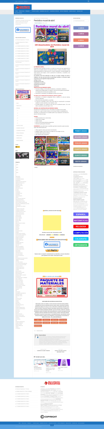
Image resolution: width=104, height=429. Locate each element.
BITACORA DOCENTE (19, 188)
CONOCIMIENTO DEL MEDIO (20, 206)
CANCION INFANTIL (18, 195)
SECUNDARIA (17, 319)
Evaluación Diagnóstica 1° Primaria (22, 39)
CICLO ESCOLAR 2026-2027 (20, 198)
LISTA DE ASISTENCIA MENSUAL (21, 263)
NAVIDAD (17, 289)
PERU (16, 297)
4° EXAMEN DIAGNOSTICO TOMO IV (22, 51)
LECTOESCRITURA (77, 194)
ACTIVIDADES (17, 177)
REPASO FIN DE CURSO (19, 315)
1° (17, 110)
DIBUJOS (17, 221)
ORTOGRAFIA (17, 291)
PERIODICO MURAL (44, 18)
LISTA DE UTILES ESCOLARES (20, 264)
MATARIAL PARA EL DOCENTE (20, 275)
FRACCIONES (17, 250)
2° (17, 113)
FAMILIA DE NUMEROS (19, 246)
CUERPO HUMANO (81, 178)
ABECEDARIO (17, 176)
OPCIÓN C (62, 234)
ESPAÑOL (17, 232)
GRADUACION (17, 251)
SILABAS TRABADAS (19, 323)
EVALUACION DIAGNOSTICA (52, 395)
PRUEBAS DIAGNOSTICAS (20, 307)
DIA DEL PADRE (18, 220)
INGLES (16, 256)
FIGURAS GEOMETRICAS (19, 249)
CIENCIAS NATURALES (19, 199)
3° (17, 115)
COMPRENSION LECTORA (20, 201)
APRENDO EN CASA (18, 185)
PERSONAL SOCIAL (18, 295)
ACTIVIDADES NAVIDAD (19, 179)
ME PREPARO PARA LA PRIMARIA (21, 277)
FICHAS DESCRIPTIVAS (19, 247)
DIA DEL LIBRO (18, 219)
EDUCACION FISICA (18, 230)
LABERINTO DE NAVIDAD (19, 259)
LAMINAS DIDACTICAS (80, 192)
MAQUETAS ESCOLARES (19, 272)
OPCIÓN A (48, 234)
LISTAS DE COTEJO (18, 265)
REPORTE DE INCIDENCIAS (20, 316)
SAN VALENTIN (80, 209)
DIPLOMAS (17, 228)
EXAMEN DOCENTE (18, 238)
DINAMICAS (17, 225)
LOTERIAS (17, 269)
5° (17, 120)
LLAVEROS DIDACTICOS (19, 268)
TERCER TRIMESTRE (19, 325)
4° (17, 118)
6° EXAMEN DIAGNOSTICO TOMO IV (22, 46)
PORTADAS (17, 302)
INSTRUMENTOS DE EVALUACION (21, 258)
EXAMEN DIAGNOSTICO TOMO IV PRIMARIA (24, 391)
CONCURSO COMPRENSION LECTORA (22, 203)
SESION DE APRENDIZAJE (20, 321)
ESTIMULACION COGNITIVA (20, 233)
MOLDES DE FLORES (19, 281)
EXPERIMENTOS (18, 243)
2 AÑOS (16, 164)
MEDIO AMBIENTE (18, 278)
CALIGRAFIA (17, 194)
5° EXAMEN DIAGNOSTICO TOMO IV (22, 48)
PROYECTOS (17, 306)
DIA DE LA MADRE (18, 217)
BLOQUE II (17, 190)
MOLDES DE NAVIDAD (45, 406)
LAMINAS (17, 260)
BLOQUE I (17, 189)
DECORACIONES (18, 216)
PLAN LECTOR (18, 299)
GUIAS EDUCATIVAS (19, 254)
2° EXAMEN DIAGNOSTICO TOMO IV (22, 56)
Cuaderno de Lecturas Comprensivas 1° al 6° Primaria (50, 369)
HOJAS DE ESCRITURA (19, 255)
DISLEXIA (17, 229)
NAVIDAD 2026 (80, 11)
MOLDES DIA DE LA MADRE (20, 285)
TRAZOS (17, 326)
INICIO (16, 1)
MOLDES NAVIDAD (18, 12)
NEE (16, 290)
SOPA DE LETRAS (18, 324)
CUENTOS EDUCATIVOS (19, 214)
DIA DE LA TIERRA (83, 181)
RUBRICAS (17, 317)
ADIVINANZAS (17, 180)
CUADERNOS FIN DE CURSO (20, 211)
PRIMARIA (25, 1)
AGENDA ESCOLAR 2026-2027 (20, 181)
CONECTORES (18, 205)
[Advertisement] (52, 222)
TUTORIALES (17, 328)
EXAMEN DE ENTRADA (19, 237)
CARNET (16, 197)
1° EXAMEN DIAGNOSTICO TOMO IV (22, 58)
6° (17, 123)
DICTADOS (17, 224)
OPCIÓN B (56, 234)
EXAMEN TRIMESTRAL (19, 240)
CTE (16, 207)
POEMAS (17, 300)
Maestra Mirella (38, 23)
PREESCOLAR (20, 1)
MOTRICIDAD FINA (18, 288)
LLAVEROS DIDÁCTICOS (19, 267)
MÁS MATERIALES (37, 18)
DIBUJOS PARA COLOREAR (20, 223)
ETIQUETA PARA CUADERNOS (20, 234)
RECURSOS (17, 310)
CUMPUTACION (18, 215)
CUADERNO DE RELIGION (19, 208)
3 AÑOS (16, 167)
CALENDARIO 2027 (18, 193)
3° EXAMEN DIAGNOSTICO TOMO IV (22, 53)
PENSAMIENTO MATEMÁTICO (20, 293)
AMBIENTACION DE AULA (19, 182)
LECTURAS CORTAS (19, 262)
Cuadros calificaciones (19, 212)
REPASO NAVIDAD (80, 208)
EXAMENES (17, 241)
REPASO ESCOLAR (18, 313)
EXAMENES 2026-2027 (44, 11)
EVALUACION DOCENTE (19, 236)
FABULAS (17, 245)
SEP (16, 320)
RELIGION (17, 312)
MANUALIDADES (72, 11)
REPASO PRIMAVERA (64, 11)
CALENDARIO (17, 192)
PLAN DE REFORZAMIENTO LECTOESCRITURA (38, 368)
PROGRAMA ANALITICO (19, 304)
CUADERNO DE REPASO (54, 11)
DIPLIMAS (17, 227)
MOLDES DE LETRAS (19, 282)
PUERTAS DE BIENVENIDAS (20, 308)
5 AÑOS (16, 172)
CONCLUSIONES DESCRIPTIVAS (21, 202)
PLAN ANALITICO (85, 205)
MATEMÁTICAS (18, 276)
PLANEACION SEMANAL (77, 206)
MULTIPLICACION (76, 204)
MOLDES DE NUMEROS (19, 284)
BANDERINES (17, 186)
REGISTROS (17, 311)
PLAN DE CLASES (35, 11)
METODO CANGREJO (19, 280)
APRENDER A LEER (18, 184)
